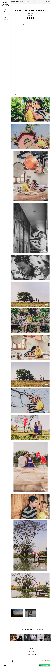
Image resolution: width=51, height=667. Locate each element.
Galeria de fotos (5, 13)
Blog (5, 15)
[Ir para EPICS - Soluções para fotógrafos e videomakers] (45, 660)
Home (5, 7)
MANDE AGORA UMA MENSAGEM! (30, 654)
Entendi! (48, 1)
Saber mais (36, 1)
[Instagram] (5, 665)
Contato (5, 17)
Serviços (5, 11)
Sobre (5, 9)
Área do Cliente (5, 19)
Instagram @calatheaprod (30, 629)
